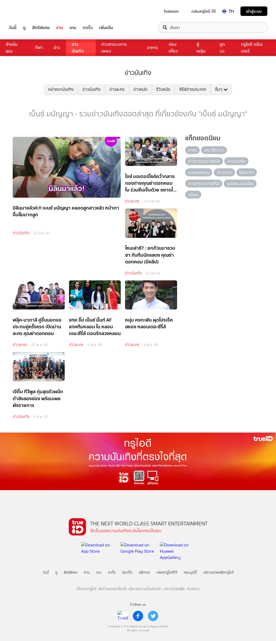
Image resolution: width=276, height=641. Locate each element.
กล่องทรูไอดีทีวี (166, 572)
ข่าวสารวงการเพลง (114, 47)
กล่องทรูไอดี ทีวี (203, 11)
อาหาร (152, 47)
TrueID (25, 11)
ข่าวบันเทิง (78, 47)
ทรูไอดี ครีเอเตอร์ (252, 47)
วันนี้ (12, 27)
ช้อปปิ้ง (127, 572)
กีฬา (39, 47)
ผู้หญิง (201, 47)
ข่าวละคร (117, 89)
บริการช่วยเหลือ (174, 588)
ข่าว (57, 47)
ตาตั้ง (88, 27)
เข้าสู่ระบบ (254, 11)
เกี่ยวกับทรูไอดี (86, 588)
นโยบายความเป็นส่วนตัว (145, 588)
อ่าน (59, 27)
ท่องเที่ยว (173, 47)
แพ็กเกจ (144, 572)
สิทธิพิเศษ (41, 27)
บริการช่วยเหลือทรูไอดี (218, 572)
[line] (123, 616)
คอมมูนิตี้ (190, 572)
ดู (24, 27)
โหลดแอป (171, 11)
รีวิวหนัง (163, 89)
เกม (73, 27)
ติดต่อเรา (193, 588)
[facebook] (138, 616)
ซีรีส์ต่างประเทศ (192, 89)
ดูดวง (222, 47)
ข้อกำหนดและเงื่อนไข (112, 588)
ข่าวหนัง (140, 89)
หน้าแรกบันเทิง (61, 89)
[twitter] (153, 616)
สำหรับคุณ (12, 47)
